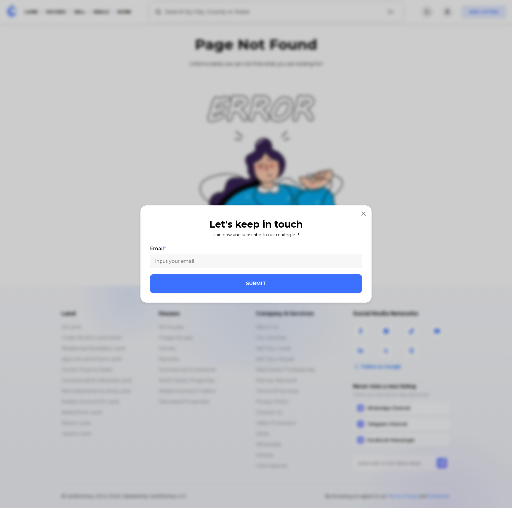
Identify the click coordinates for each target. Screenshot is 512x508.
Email (157, 248)
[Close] (364, 213)
